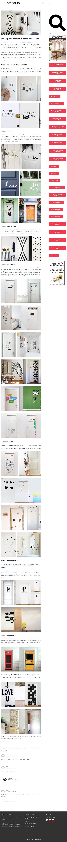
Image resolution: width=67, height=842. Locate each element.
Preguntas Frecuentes (30, 814)
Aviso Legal (28, 821)
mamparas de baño (36, 448)
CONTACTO (48, 814)
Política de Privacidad (30, 823)
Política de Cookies (30, 826)
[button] (43, 3)
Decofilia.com (38, 839)
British (27, 642)
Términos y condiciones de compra (31, 818)
